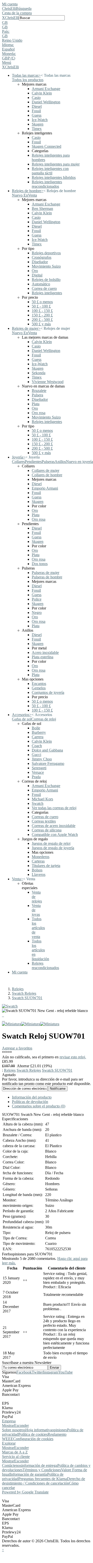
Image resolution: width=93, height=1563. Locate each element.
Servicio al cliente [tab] (16, 1456)
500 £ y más (41, 324)
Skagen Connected (46, 146)
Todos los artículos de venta (38, 928)
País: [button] (5, 31)
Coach (37, 746)
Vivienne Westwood (47, 382)
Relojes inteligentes (47, 293)
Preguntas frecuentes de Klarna (42, 1479)
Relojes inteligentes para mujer (56, 164)
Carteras (38, 861)
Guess (36, 115)
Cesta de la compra (17, 13)
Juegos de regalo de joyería (53, 848)
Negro (37, 612)
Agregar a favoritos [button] (17, 1048)
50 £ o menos (42, 302)
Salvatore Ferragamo (48, 763)
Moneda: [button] (9, 54)
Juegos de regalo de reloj (51, 843)
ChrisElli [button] (12, 18)
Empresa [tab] (9, 1421)
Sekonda (38, 373)
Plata (35, 404)
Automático (41, 284)
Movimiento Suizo (46, 266)
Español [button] (8, 49)
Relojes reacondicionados (45, 965)
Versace (38, 772)
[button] (46, 22)
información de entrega (39, 1465)
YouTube (65, 1372)
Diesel (37, 106)
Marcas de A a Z (15, 1452)
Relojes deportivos (46, 253)
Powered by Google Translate (25, 1492)
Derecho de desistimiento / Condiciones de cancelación (43, 1481)
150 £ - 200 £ (42, 315)
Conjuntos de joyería (48, 692)
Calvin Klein (42, 93)
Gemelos (39, 688)
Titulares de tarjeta (46, 866)
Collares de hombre (47, 475)
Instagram (50, 1372)
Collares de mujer (45, 470)
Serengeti (39, 768)
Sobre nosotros (13, 1430)
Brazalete (39, 390)
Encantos (39, 683)
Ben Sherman (42, 208)
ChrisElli (9, 8)
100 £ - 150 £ (42, 311)
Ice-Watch (40, 120)
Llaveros (38, 874)
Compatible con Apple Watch (55, 834)
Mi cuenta (10, 4)
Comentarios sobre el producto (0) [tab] (38, 1106)
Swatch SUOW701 (27, 998)
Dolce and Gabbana (47, 750)
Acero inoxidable (45, 652)
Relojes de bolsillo (46, 279)
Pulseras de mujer (45, 572)
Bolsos (37, 870)
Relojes (18, 989)
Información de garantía (28, 1474)
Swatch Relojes (24, 993)
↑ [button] (3, 1550)
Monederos (40, 857)
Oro (35, 271)
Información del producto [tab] (32, 1097)
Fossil (36, 111)
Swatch (37, 803)
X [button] (3, 18)
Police (36, 599)
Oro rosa (38, 413)
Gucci (36, 755)
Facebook (24, 1372)
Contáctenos (11, 1465)
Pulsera (37, 395)
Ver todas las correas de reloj (54, 808)
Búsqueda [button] (23, 8)
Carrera (37, 737)
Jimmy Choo (42, 759)
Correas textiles (44, 821)
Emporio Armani (45, 488)
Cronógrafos (41, 257)
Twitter (37, 1372)
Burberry (39, 732)
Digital (37, 275)
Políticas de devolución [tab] (30, 1102)
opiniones (59, 1430)
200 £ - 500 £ (42, 319)
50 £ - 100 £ (41, 306)
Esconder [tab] (21, 1425)
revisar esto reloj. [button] (73, 1057)
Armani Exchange (46, 89)
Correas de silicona (47, 830)
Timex (37, 129)
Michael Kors (42, 799)
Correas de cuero (45, 817)
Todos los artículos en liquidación (40, 950)
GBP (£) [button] (8, 58)
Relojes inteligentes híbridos (54, 177)
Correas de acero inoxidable (53, 826)
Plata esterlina (42, 657)
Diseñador (40, 262)
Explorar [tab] (9, 1443)
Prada (36, 777)
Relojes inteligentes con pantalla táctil (50, 170)
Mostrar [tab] (8, 1425)
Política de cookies (33, 1434)
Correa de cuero (44, 288)
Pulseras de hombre (47, 577)
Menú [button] (6, 62)
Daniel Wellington (46, 102)
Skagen (37, 124)
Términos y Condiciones (42, 1470)
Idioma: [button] (8, 45)
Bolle (36, 728)
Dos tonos (40, 564)
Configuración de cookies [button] (33, 1439)
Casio (36, 97)
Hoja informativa (38, 1430)
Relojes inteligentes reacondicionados (47, 184)
